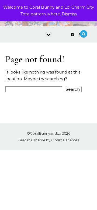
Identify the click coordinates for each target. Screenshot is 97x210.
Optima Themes (65, 140)
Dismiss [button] (69, 13)
